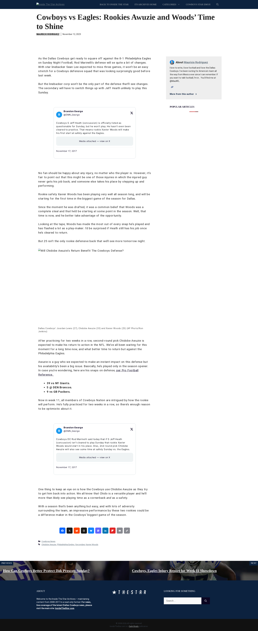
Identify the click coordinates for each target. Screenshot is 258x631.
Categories (169, 4)
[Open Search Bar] (217, 4)
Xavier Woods (92, 544)
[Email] (120, 531)
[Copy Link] (127, 531)
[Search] (205, 600)
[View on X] (131, 112)
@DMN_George (72, 114)
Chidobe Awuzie (49, 544)
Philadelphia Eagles (65, 544)
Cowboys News (48, 541)
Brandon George (73, 111)
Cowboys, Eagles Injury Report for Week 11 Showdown (174, 571)
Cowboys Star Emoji (198, 4)
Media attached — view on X (94, 141)
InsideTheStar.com (64, 608)
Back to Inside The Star (114, 4)
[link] (62, 531)
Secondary (80, 544)
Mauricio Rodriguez (47, 34)
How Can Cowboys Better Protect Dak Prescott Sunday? (46, 571)
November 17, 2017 (66, 151)
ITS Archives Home (146, 4)
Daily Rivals (134, 626)
